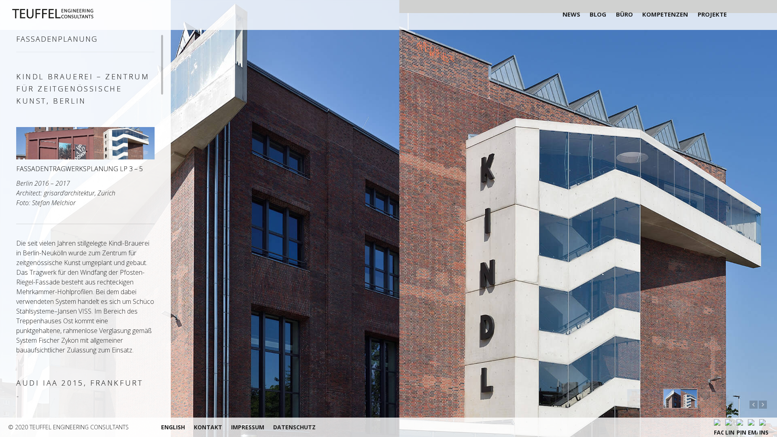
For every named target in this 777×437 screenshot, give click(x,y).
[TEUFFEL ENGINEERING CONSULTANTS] (72, 13)
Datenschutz (294, 427)
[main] (85, 216)
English (173, 427)
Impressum (247, 427)
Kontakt (208, 427)
